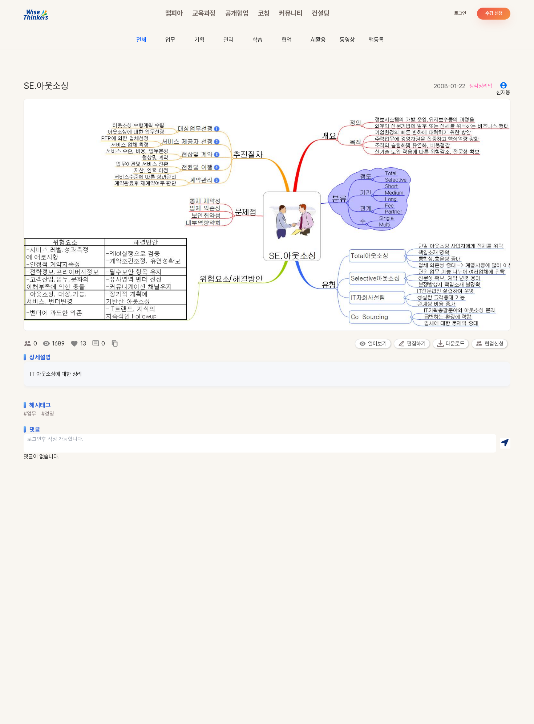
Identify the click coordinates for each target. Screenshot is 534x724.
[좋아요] (74, 344)
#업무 (30, 413)
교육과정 (203, 13)
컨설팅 (320, 13)
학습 (257, 39)
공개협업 (236, 13)
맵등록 (376, 39)
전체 (141, 39)
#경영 (47, 413)
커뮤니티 (290, 13)
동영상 (347, 39)
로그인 (460, 13)
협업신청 (494, 343)
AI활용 (318, 39)
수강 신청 (493, 13)
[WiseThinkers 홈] (36, 14)
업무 (170, 39)
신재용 (503, 92)
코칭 (264, 13)
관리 (228, 39)
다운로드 (455, 343)
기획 (199, 39)
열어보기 (377, 343)
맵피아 (174, 13)
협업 (287, 39)
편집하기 (416, 343)
